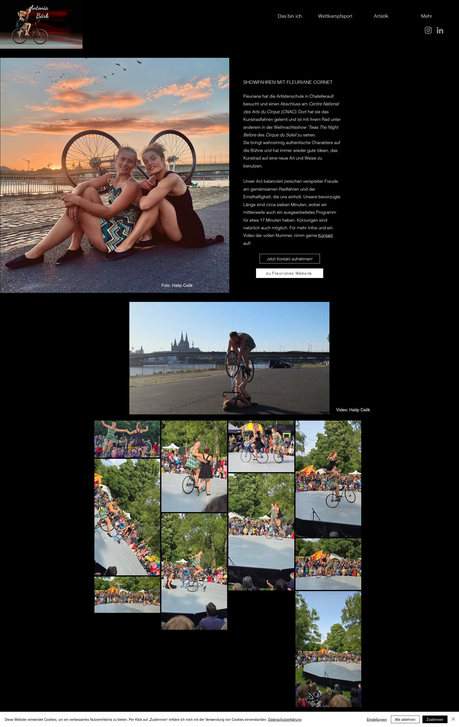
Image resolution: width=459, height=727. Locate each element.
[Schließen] (453, 719)
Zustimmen (434, 719)
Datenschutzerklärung (284, 719)
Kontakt (325, 235)
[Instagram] (428, 30)
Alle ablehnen (405, 719)
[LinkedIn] (440, 30)
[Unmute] (143, 408)
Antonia (38, 8)
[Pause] (135, 408)
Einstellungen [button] (377, 719)
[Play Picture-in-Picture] (315, 408)
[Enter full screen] (323, 408)
